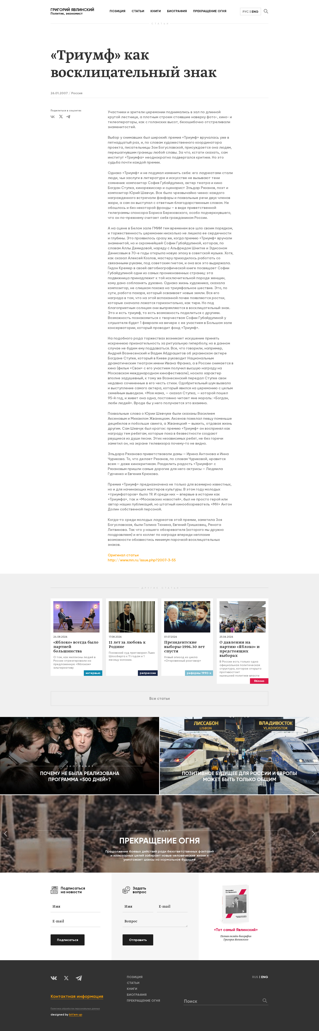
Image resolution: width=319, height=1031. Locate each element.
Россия (76, 93)
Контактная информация (77, 996)
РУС (246, 12)
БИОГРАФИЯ (177, 11)
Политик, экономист (72, 11)
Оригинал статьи (123, 555)
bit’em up (75, 1014)
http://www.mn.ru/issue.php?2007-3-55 (142, 560)
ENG (255, 12)
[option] (159, 834)
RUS (255, 977)
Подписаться (67, 940)
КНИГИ (155, 11)
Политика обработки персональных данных (75, 1008)
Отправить (138, 940)
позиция (117, 11)
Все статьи (159, 698)
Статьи (138, 11)
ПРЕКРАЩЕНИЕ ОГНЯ (209, 11)
